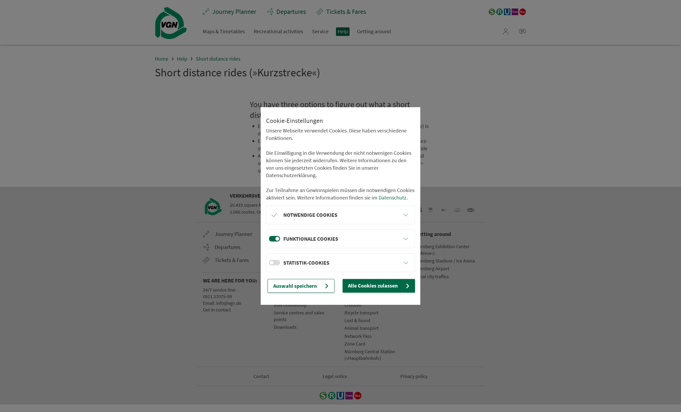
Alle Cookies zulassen (373, 285)
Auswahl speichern (295, 285)
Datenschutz (392, 197)
